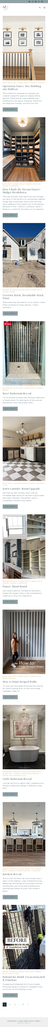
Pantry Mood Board (15, 586)
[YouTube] (29, 1)
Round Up (7, 775)
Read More (11, 110)
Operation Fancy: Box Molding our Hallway (22, 87)
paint (12, 292)
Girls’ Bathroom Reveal (17, 779)
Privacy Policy (24, 1023)
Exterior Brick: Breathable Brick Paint (23, 296)
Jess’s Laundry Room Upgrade (21, 488)
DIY (15, 82)
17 (23, 1004)
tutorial (41, 82)
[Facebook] (35, 1)
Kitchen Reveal (12, 874)
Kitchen (36, 184)
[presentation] (24, 48)
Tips (17, 973)
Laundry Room (20, 483)
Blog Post (7, 82)
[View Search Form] (40, 7)
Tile (5, 485)
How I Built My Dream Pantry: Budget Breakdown (22, 191)
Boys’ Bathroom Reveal (17, 393)
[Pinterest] (42, 1)
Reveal (6, 390)
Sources (15, 186)
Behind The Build (10, 290)
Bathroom (7, 388)
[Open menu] (44, 7)
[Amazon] (38, 1)
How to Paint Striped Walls (20, 681)
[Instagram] (32, 1)
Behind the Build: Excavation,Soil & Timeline (24, 978)
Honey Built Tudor (26, 82)
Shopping (22, 583)
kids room (26, 773)
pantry (6, 186)
